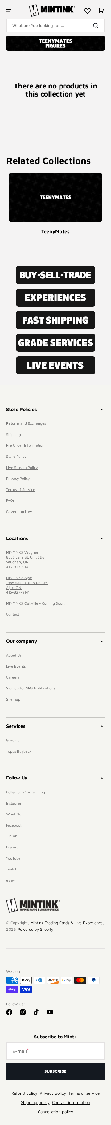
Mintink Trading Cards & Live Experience (67, 922)
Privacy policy (53, 1093)
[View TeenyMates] (55, 197)
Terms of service (84, 1093)
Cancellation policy (55, 1111)
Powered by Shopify (35, 929)
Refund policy (24, 1093)
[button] (8, 10)
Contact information (71, 1102)
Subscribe (55, 1071)
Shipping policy (35, 1102)
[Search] (97, 25)
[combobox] (55, 25)
